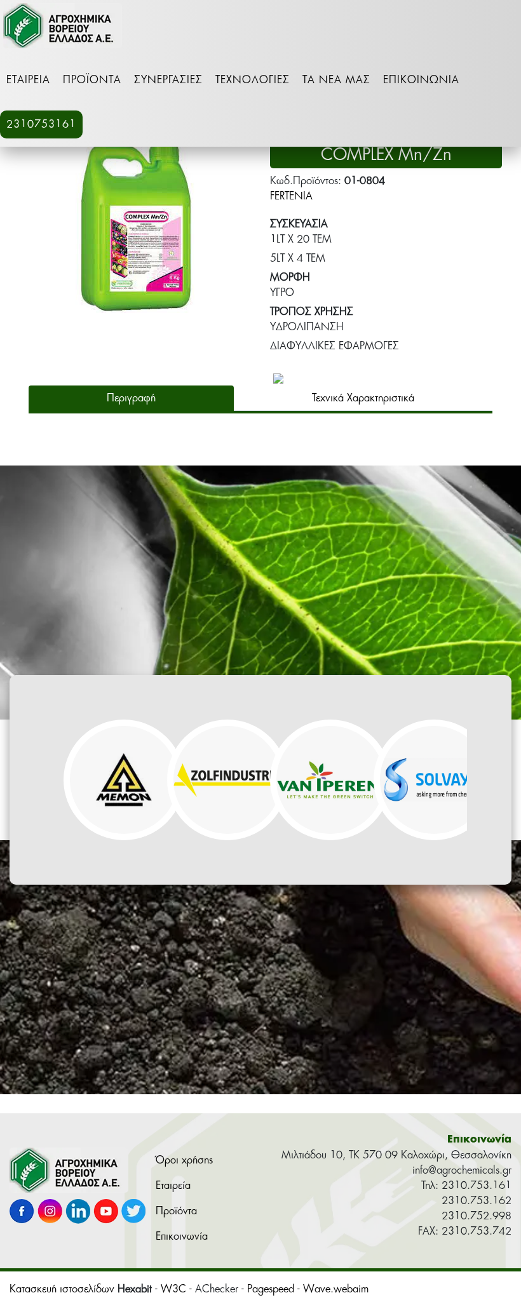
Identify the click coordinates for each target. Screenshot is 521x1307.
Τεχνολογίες (252, 80)
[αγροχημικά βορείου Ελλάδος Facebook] (22, 1214)
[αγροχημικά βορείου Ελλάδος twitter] (133, 1214)
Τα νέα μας (336, 80)
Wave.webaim (336, 1289)
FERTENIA (291, 196)
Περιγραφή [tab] (131, 398)
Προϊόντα (92, 80)
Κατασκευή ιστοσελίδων (62, 1289)
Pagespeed (270, 1289)
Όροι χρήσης (184, 1160)
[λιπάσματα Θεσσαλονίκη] (69, 1173)
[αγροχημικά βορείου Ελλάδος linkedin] (77, 1214)
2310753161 (41, 124)
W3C (173, 1289)
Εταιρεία (28, 80)
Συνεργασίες (168, 80)
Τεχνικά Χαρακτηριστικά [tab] (363, 398)
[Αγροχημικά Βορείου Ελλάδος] (62, 28)
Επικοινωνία (421, 80)
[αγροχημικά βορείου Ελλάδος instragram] (49, 1214)
